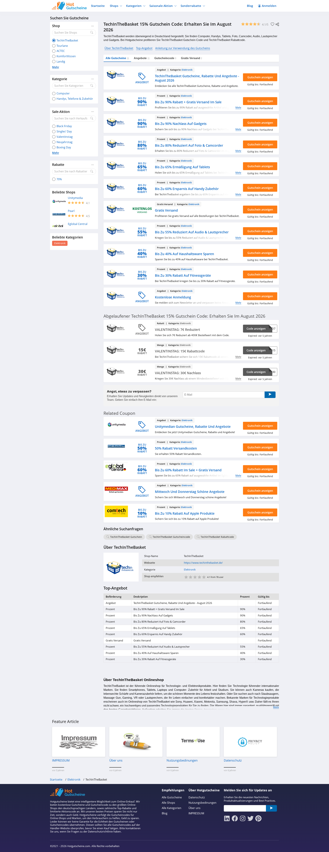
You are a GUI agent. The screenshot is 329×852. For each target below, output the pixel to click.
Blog (250, 6)
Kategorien (134, 6)
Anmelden (269, 6)
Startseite (98, 6)
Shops (114, 6)
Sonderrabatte (191, 6)
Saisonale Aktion (161, 6)
